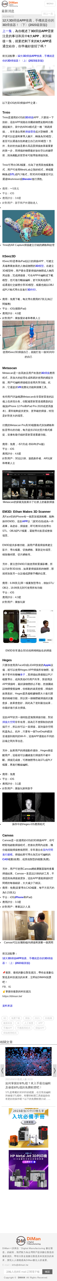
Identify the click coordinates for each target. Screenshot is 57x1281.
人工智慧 (28, 1023)
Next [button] (55, 1070)
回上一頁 (48, 13)
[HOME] (14, 4)
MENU (50, 4)
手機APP (7, 1028)
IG (9, 986)
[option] (28, 1074)
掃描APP (39, 1028)
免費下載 (15, 1018)
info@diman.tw (20, 1265)
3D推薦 (48, 1018)
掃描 (27, 1018)
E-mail (6, 1265)
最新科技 (7, 1023)
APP (40, 1023)
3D (4, 1018)
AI (18, 1023)
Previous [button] (2, 1070)
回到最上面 (52, 1059)
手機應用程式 (23, 1028)
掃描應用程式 (10, 1033)
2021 (37, 1018)
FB (4, 986)
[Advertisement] (28, 1211)
